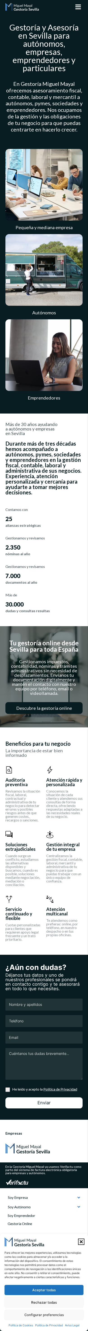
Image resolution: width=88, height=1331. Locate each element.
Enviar (44, 1102)
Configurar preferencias (44, 1315)
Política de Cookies (21, 1325)
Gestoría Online (20, 1223)
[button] (81, 1241)
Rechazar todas (44, 1302)
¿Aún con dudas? (35, 967)
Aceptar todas (44, 1290)
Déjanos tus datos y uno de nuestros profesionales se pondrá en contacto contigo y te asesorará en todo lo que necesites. (42, 982)
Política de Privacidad (49, 1325)
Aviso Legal (72, 1325)
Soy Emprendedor (21, 1215)
